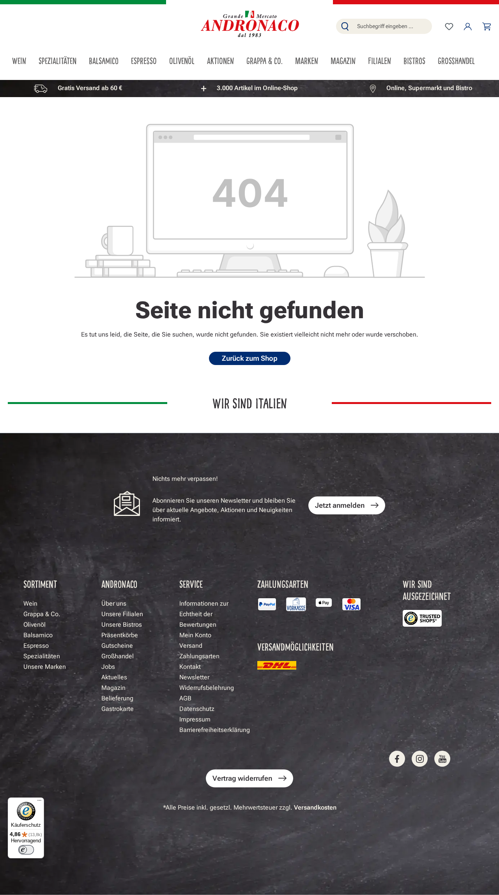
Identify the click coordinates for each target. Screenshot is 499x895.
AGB (185, 698)
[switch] (26, 849)
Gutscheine (117, 645)
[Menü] (39, 802)
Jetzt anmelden (340, 505)
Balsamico (38, 635)
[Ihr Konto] (467, 26)
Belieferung (117, 698)
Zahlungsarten (199, 656)
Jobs (108, 666)
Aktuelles (114, 677)
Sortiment (40, 584)
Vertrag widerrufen (242, 778)
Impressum (195, 719)
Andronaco (119, 584)
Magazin (113, 687)
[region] (249, 88)
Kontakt (190, 666)
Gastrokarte (117, 708)
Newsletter (194, 677)
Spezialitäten (41, 656)
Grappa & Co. (41, 614)
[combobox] (393, 26)
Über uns (113, 603)
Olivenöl (34, 624)
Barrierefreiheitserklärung (214, 730)
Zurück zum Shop (250, 358)
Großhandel (117, 656)
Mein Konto (195, 635)
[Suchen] (345, 26)
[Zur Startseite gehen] (249, 24)
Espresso (36, 645)
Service (191, 584)
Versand (190, 645)
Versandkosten (315, 807)
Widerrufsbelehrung (206, 687)
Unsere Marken (44, 666)
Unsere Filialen (122, 614)
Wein (30, 603)
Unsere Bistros (121, 624)
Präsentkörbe (119, 635)
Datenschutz (196, 708)
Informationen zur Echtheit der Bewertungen (203, 614)
